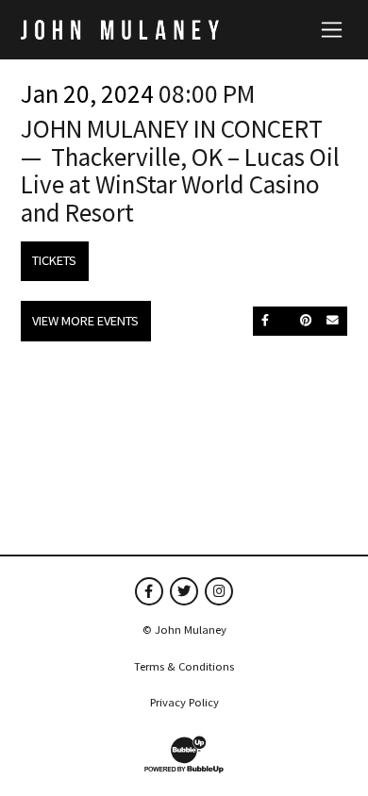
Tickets (54, 260)
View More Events (85, 320)
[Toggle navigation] (332, 29)
